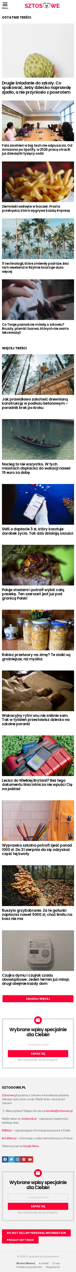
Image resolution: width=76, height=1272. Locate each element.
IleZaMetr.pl (9, 1138)
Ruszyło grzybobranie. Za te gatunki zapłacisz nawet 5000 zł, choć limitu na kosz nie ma (37, 915)
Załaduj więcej (38, 999)
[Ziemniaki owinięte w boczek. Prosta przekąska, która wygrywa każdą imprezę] (38, 181)
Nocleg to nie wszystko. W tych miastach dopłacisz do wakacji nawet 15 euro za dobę (36, 468)
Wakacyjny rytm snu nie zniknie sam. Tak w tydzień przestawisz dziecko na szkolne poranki (36, 720)
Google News (31, 1146)
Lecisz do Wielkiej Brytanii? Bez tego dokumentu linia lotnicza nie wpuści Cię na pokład (37, 785)
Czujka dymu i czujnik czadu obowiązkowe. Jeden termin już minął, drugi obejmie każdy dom (36, 979)
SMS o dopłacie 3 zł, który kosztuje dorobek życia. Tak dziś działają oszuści (37, 531)
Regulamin (53, 1267)
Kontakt (44, 1263)
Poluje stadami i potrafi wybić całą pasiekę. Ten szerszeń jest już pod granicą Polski (33, 594)
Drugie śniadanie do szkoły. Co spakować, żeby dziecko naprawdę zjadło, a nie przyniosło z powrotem (36, 87)
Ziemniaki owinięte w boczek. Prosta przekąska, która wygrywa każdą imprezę (36, 208)
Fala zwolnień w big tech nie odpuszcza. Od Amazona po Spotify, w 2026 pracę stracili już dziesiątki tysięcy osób (37, 149)
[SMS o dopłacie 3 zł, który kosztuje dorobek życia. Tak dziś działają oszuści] (38, 504)
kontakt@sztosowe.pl (59, 1110)
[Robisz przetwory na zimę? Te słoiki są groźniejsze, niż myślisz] (38, 630)
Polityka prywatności (29, 1267)
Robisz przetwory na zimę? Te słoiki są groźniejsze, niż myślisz (36, 657)
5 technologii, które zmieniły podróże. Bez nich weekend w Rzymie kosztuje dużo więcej (35, 267)
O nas (56, 1263)
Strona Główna (25, 1263)
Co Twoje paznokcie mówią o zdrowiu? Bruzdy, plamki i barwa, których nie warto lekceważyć (35, 328)
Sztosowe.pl (9, 1095)
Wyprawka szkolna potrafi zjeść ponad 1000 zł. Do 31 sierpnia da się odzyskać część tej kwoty (37, 849)
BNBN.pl (7, 1130)
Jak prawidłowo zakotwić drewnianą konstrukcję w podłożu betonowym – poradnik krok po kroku (35, 403)
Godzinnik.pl (29, 1118)
